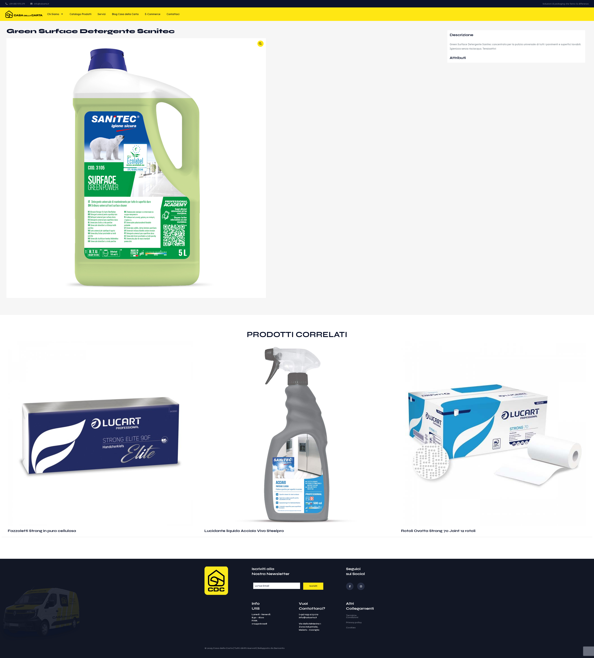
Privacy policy (354, 622)
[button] (260, 44)
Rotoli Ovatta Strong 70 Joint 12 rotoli (438, 531)
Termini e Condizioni (352, 616)
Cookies (351, 627)
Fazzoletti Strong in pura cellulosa (42, 531)
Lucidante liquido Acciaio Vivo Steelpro (244, 531)
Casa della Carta (223, 648)
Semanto (279, 648)
